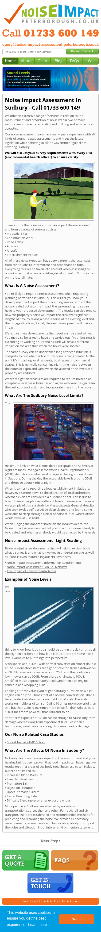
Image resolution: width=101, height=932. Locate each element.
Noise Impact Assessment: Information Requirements (44, 562)
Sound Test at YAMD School (26, 742)
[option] (50, 79)
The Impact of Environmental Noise (31, 571)
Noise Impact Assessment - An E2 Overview (37, 567)
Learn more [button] (37, 925)
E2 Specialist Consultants (53, 901)
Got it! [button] (77, 919)
